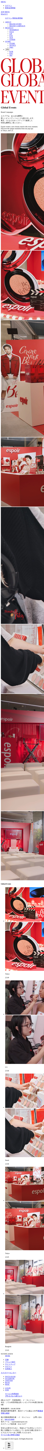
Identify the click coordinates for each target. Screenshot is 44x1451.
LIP (10, 34)
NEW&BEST (14, 30)
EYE (11, 36)
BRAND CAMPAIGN (17, 26)
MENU (3, 2)
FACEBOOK (10, 1378)
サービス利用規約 (12, 1394)
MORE (7, 1356)
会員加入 (8, 1369)
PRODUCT (9, 28)
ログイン (8, 5)
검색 (2, 12)
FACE (11, 32)
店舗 (7, 1360)
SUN (11, 38)
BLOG (7, 1382)
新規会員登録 (10, 8)
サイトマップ (10, 1364)
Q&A (11, 47)
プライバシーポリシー (13, 1396)
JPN (7, 49)
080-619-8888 (9, 1419)
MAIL (7, 1384)
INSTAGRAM (10, 1377)
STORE (8, 41)
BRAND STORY (15, 24)
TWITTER (9, 1380)
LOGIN (8, 1388)
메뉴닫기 (4, 14)
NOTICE (12, 45)
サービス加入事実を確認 (10, 1435)
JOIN (7, 1390)
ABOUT (8, 22)
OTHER (12, 39)
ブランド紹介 (10, 1362)
